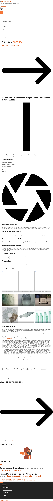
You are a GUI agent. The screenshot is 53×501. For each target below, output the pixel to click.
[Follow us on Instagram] (1, 5)
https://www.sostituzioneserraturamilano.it (23, 476)
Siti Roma (33, 480)
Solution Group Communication (25, 480)
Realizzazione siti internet (14, 480)
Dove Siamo (5, 24)
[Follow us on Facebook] (0, 5)
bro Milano (16, 441)
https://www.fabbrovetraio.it (11, 470)
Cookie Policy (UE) (15, 479)
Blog (4, 29)
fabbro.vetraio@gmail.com (6, 1)
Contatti (5, 26)
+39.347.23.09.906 (8, 338)
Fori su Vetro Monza (7, 21)
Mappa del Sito (22, 479)
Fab (12, 441)
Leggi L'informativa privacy (5, 479)
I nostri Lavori (6, 18)
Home (4, 16)
